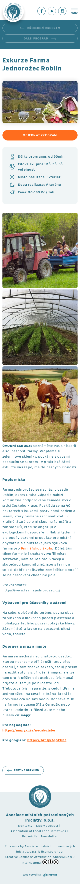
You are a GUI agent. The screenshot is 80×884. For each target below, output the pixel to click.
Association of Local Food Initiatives (38, 831)
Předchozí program (43, 28)
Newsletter (49, 836)
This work (12, 846)
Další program (36, 38)
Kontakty (25, 825)
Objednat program (40, 135)
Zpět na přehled (26, 770)
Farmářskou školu (36, 548)
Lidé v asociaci (47, 825)
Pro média (30, 836)
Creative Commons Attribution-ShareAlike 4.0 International (40, 859)
